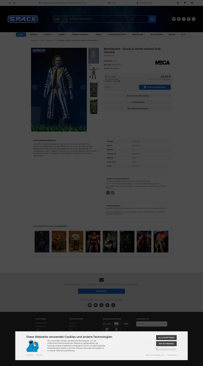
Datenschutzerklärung (154, 355)
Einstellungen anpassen (167, 349)
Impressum (172, 355)
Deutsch (29, 355)
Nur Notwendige (166, 344)
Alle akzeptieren (166, 338)
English (39, 355)
